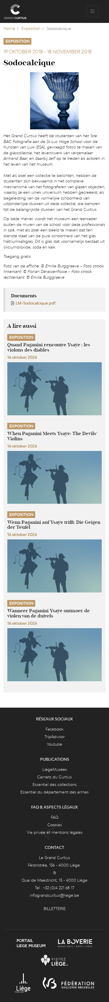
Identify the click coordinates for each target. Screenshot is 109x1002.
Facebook (54, 729)
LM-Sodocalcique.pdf (36, 303)
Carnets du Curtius (54, 777)
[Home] (15, 11)
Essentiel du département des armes (54, 792)
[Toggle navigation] (92, 11)
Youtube (54, 744)
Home (9, 28)
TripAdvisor (54, 736)
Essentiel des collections (55, 784)
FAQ (54, 817)
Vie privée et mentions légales (55, 832)
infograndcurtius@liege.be (54, 895)
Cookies (54, 824)
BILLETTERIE (55, 908)
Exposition (31, 28)
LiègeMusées (54, 769)
